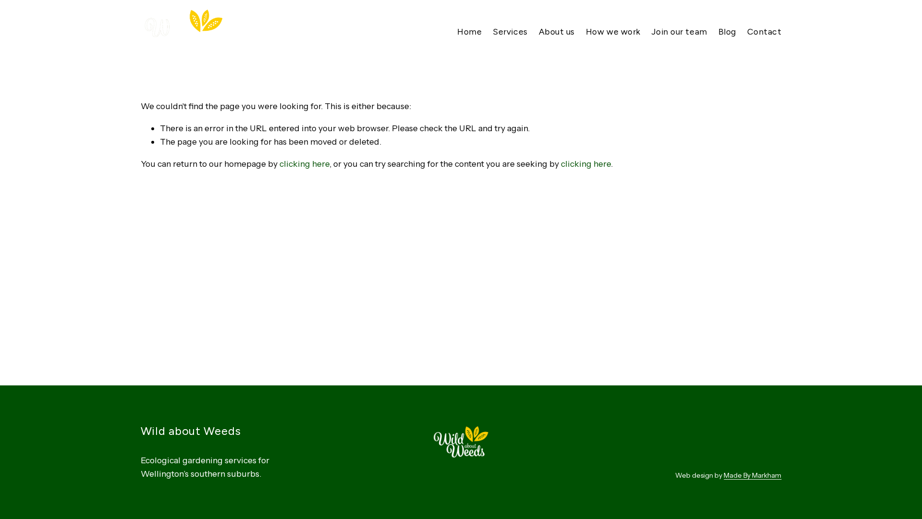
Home (469, 31)
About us (557, 31)
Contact (764, 31)
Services (510, 31)
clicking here (304, 164)
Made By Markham (752, 475)
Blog (727, 31)
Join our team (679, 31)
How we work (613, 31)
